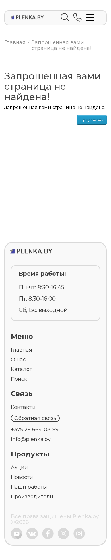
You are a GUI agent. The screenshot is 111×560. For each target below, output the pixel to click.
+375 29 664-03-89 (35, 429)
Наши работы (29, 487)
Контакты (23, 407)
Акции (19, 467)
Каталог (21, 369)
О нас (18, 359)
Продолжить (92, 120)
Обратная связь (35, 418)
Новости (22, 477)
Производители (32, 496)
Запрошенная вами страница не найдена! (61, 45)
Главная (15, 42)
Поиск (19, 379)
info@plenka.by (31, 439)
